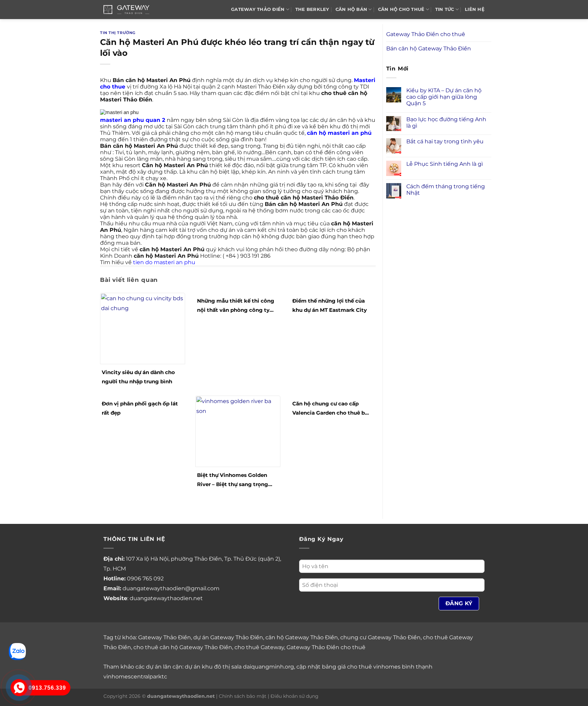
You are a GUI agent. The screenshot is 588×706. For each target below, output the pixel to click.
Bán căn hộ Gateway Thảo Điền (428, 48)
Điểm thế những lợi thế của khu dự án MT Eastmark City (329, 305)
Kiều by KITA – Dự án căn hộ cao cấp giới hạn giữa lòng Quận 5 (443, 97)
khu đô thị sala (222, 666)
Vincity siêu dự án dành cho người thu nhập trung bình (138, 377)
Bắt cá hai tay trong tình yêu (445, 141)
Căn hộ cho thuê (401, 9)
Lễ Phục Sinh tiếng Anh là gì (444, 164)
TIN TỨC (444, 9)
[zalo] (17, 651)
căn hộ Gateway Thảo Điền (301, 637)
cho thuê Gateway (259, 647)
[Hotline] (19, 687)
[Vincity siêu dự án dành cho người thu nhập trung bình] (142, 328)
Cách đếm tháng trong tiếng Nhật (445, 189)
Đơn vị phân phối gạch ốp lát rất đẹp (140, 408)
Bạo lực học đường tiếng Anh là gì (446, 122)
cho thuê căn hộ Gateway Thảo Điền (182, 647)
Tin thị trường (117, 32)
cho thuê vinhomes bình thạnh (389, 666)
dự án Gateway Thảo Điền (228, 637)
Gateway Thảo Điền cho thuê (425, 34)
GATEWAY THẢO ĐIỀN (257, 9)
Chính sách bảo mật (242, 696)
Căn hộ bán (352, 9)
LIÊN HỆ (475, 9)
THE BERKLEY (312, 9)
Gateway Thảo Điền (164, 637)
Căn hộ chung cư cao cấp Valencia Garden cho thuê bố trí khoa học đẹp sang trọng (330, 408)
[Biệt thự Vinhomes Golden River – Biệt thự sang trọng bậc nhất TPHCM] (237, 431)
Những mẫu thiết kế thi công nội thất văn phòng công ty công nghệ (235, 306)
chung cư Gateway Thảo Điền (380, 637)
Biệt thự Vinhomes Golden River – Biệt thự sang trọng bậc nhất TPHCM (232, 480)
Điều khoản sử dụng (294, 696)
